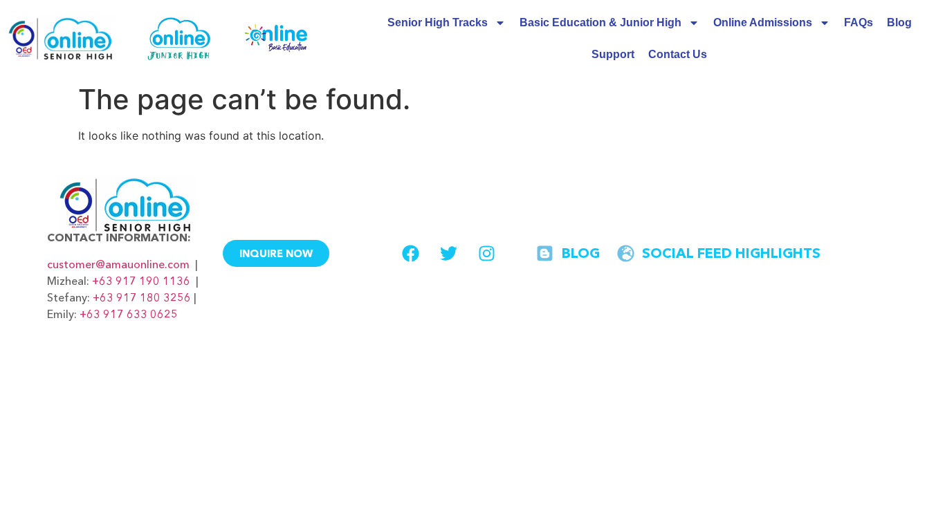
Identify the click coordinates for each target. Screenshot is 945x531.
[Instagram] (486, 253)
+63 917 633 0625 (129, 314)
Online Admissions (762, 22)
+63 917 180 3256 (142, 297)
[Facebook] (410, 253)
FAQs (858, 22)
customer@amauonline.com (118, 264)
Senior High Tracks (437, 22)
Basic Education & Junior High (600, 22)
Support (612, 54)
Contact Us (677, 54)
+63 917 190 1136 (141, 281)
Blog (899, 22)
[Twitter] (448, 253)
